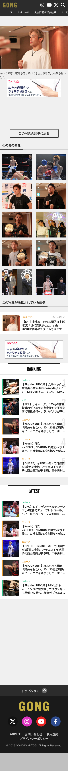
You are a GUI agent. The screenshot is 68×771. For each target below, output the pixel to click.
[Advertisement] (34, 642)
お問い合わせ (33, 734)
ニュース (8, 12)
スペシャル (23, 12)
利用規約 (52, 734)
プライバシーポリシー (34, 738)
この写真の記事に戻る (34, 133)
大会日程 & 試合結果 (45, 12)
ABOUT (15, 734)
